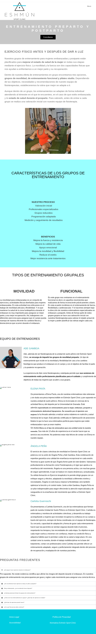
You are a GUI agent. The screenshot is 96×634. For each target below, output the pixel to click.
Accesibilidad (14, 623)
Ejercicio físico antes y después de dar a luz (44, 51)
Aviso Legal (14, 617)
